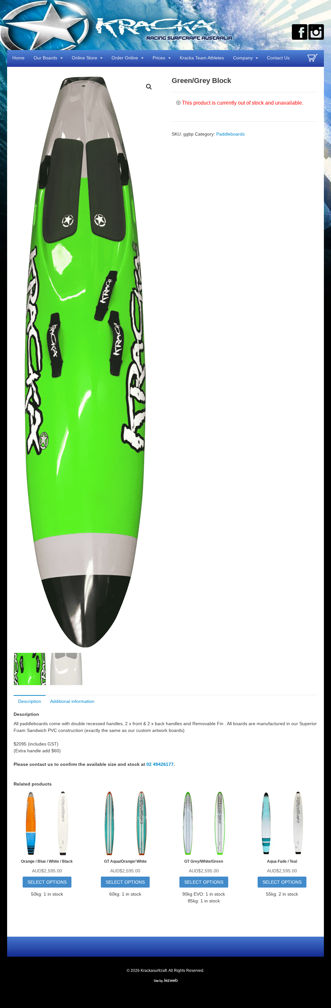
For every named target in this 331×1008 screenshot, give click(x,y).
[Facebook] (299, 32)
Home (18, 57)
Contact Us (278, 57)
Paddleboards (230, 134)
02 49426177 (160, 764)
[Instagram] (316, 32)
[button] (149, 87)
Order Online (125, 57)
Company (243, 57)
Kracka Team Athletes (202, 57)
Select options (47, 882)
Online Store (84, 57)
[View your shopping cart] (313, 60)
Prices (159, 57)
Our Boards (45, 57)
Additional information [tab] (72, 701)
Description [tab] (29, 701)
